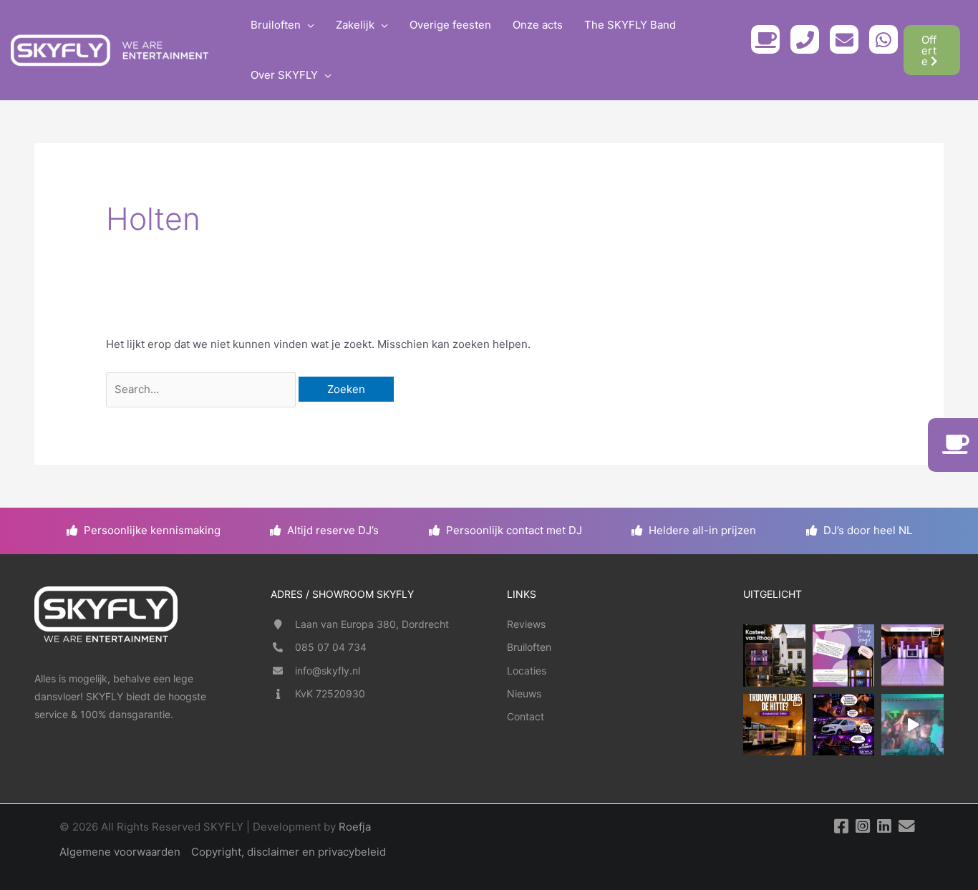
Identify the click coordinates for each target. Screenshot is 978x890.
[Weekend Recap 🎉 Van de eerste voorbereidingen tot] (912, 725)
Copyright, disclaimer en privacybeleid (288, 851)
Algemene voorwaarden (119, 851)
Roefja (355, 826)
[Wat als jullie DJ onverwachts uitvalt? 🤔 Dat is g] (844, 725)
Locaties (526, 670)
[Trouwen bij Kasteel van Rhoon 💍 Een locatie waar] (774, 655)
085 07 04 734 (331, 647)
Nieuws (524, 693)
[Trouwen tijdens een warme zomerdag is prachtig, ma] (774, 725)
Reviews (526, 624)
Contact (525, 716)
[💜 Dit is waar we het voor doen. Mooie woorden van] (844, 655)
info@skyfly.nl (327, 670)
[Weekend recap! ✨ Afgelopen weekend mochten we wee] (912, 655)
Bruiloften (529, 647)
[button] (307, 25)
